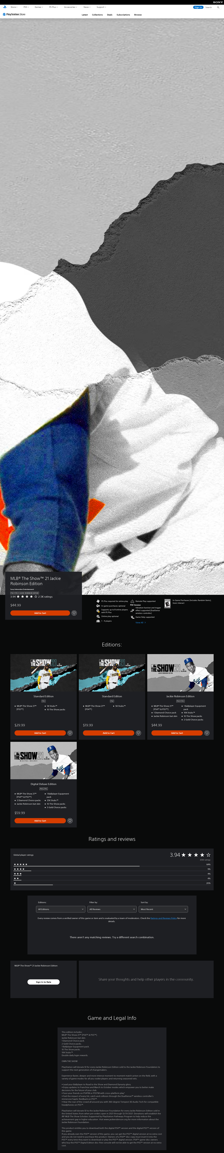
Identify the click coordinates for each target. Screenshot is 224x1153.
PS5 (25, 7)
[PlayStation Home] (5, 7)
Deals (109, 14)
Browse (138, 14)
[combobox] (60, 909)
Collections (97, 14)
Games (38, 7)
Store (13, 7)
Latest (85, 14)
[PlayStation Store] (15, 14)
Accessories (69, 7)
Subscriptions (123, 14)
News (86, 7)
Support (100, 7)
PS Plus (52, 7)
